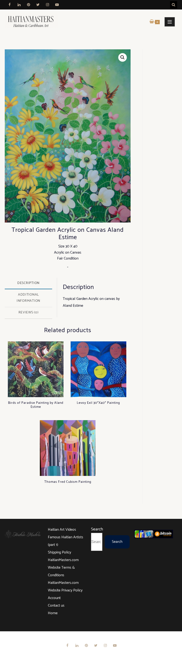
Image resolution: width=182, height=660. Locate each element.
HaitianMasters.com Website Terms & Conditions (63, 567)
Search (97, 529)
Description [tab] (28, 283)
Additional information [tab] (28, 298)
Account (54, 598)
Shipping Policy (59, 552)
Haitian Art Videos (62, 529)
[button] (122, 57)
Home (53, 613)
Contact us (56, 605)
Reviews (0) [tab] (28, 312)
